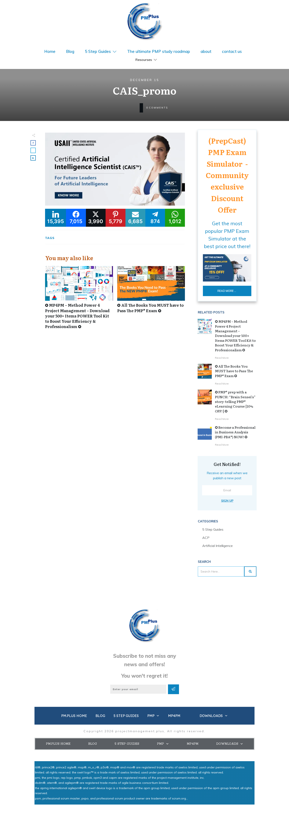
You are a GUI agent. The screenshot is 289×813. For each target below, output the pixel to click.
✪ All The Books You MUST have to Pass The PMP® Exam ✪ (151, 299)
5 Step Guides (212, 529)
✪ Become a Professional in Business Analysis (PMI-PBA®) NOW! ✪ (235, 432)
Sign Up (227, 501)
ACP (205, 538)
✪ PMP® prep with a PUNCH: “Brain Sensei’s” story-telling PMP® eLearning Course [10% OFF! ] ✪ (235, 401)
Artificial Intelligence (217, 546)
